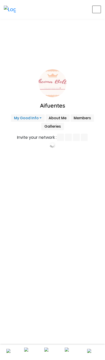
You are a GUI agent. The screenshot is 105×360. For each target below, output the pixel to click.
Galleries (52, 126)
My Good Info (26, 118)
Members (82, 118)
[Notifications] (59, 9)
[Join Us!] (83, 9)
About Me (58, 118)
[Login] (71, 9)
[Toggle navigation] (96, 9)
